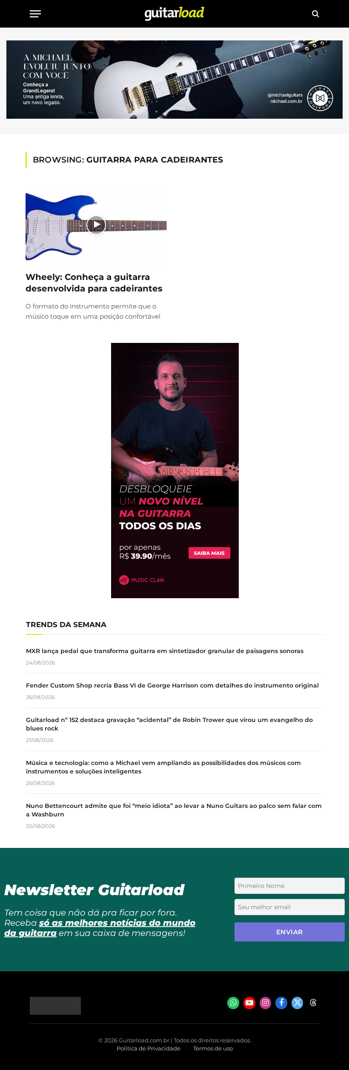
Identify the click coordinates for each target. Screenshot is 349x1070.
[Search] (314, 13)
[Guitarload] (174, 14)
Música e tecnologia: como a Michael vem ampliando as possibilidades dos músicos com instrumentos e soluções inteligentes (163, 767)
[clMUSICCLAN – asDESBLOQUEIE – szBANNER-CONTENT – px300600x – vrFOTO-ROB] (175, 596)
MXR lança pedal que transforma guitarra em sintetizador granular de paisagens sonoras (164, 651)
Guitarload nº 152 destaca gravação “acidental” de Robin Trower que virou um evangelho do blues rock (169, 724)
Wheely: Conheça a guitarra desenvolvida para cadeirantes (94, 283)
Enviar (289, 932)
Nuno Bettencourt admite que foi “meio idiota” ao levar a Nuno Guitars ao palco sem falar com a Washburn (174, 810)
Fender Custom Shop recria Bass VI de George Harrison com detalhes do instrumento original (172, 685)
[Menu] (35, 13)
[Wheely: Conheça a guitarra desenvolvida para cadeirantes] (96, 225)
